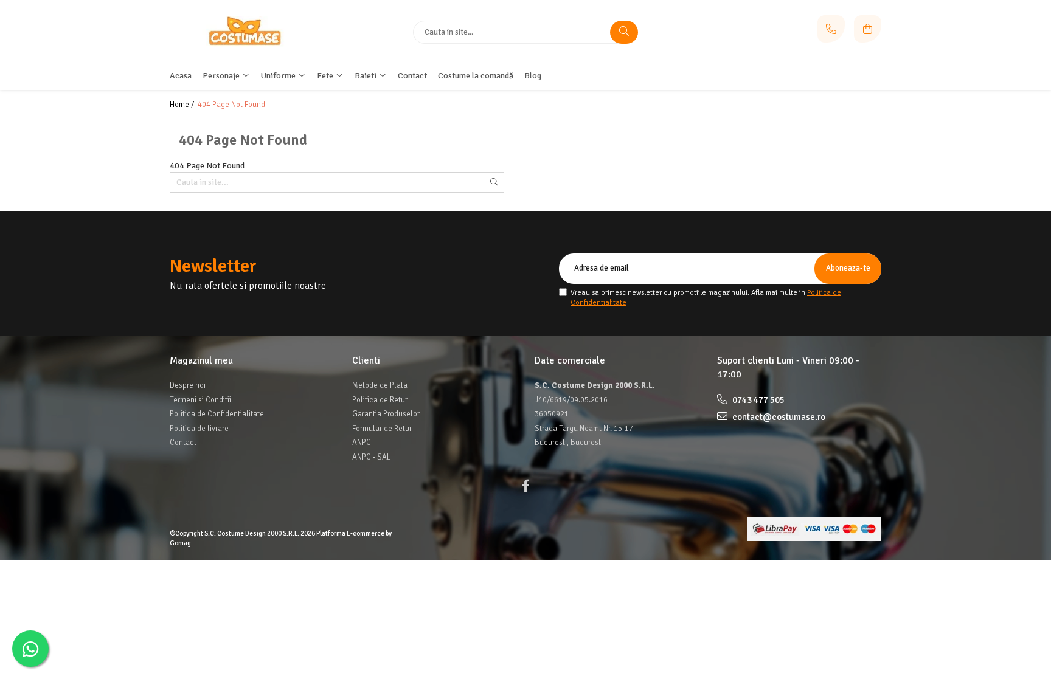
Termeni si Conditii (200, 400)
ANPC (361, 442)
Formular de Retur (382, 428)
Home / (183, 104)
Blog (532, 76)
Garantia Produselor (386, 414)
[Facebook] (525, 486)
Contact (183, 442)
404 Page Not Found (231, 104)
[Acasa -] (246, 31)
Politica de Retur (380, 400)
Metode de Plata (380, 385)
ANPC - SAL (371, 457)
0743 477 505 (757, 400)
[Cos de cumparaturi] (867, 29)
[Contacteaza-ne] (831, 29)
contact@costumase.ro (777, 417)
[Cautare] (624, 32)
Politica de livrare (199, 428)
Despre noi (188, 385)
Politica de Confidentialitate (217, 414)
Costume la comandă (475, 76)
